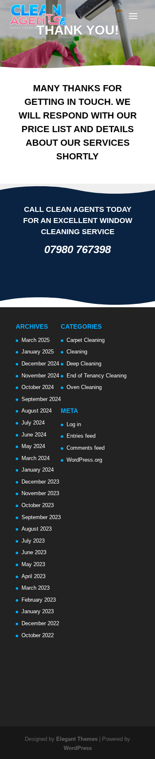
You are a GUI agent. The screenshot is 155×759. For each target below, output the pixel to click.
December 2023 (40, 482)
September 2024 (41, 399)
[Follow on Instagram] (66, 278)
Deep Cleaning (84, 364)
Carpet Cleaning (86, 340)
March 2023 (35, 588)
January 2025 (37, 352)
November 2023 (40, 493)
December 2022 (40, 623)
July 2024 (33, 423)
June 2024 (33, 435)
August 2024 (36, 411)
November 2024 (40, 375)
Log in (74, 424)
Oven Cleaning (84, 387)
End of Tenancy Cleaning (96, 375)
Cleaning (77, 352)
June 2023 (33, 552)
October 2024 (37, 387)
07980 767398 (77, 249)
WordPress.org (84, 460)
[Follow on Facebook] (50, 278)
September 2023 (41, 517)
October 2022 (37, 635)
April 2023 (33, 576)
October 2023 (37, 505)
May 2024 (33, 446)
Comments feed (86, 448)
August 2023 (36, 529)
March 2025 (35, 340)
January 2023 (37, 611)
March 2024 (35, 458)
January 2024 (37, 470)
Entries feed (81, 436)
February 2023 (38, 600)
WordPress (78, 748)
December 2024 (40, 364)
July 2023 (33, 541)
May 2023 (33, 564)
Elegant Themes (77, 739)
